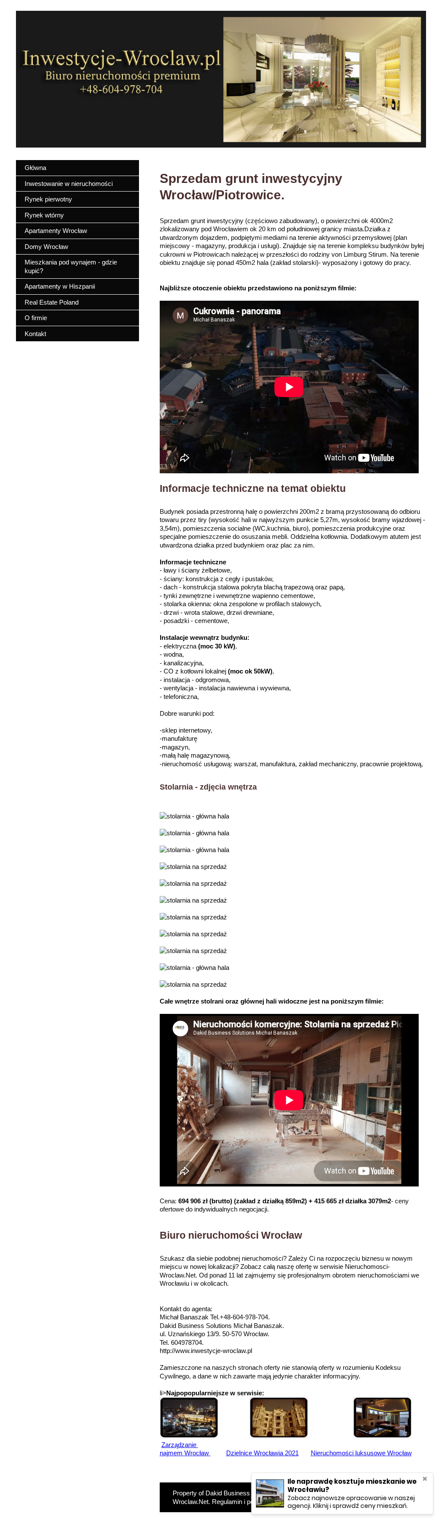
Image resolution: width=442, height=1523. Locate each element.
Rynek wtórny (44, 215)
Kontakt (35, 333)
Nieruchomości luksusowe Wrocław (361, 1453)
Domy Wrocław (46, 246)
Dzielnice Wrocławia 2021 (262, 1453)
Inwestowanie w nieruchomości (69, 183)
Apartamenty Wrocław (56, 230)
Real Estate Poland (52, 302)
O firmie (36, 317)
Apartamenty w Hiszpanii (60, 286)
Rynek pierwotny (48, 199)
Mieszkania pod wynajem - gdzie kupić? (71, 266)
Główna (35, 167)
